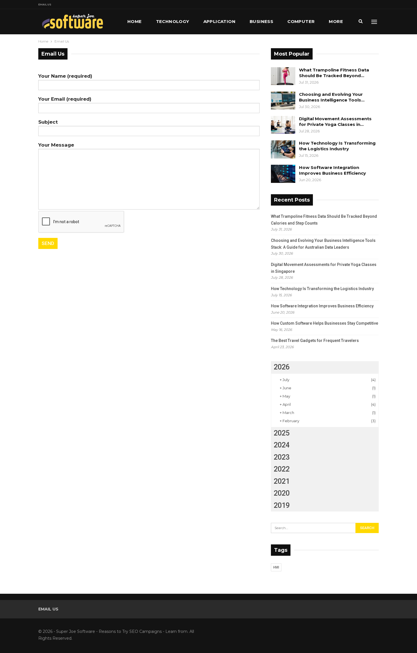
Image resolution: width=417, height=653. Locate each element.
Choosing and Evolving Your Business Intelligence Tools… (332, 97)
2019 (282, 505)
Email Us (44, 4)
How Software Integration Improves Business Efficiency (332, 170)
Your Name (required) (65, 76)
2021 (282, 481)
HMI (276, 567)
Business (261, 21)
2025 (282, 433)
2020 (282, 493)
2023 (282, 457)
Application (219, 21)
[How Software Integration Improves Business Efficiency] (283, 174)
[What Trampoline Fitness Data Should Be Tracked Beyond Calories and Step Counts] (283, 76)
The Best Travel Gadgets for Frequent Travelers (315, 340)
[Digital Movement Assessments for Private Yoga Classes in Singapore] (283, 125)
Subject (48, 122)
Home (134, 21)
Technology (172, 21)
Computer (301, 21)
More (336, 21)
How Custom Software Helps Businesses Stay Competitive (324, 323)
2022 (282, 469)
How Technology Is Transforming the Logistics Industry (337, 145)
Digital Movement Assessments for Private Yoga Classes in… (335, 121)
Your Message (56, 145)
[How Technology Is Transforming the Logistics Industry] (283, 149)
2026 (282, 367)
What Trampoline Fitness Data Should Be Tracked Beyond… (334, 72)
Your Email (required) (64, 99)
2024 (282, 445)
